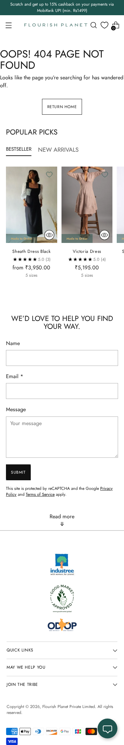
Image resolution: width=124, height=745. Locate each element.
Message (16, 409)
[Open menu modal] (8, 25)
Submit (18, 472)
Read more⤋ (62, 520)
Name (13, 343)
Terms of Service (40, 494)
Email (14, 376)
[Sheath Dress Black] (31, 205)
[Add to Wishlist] (49, 174)
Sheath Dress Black (31, 251)
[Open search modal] (93, 25)
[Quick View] (49, 235)
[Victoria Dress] (87, 205)
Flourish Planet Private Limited (68, 707)
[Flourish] (55, 25)
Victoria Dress (87, 251)
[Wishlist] (104, 25)
